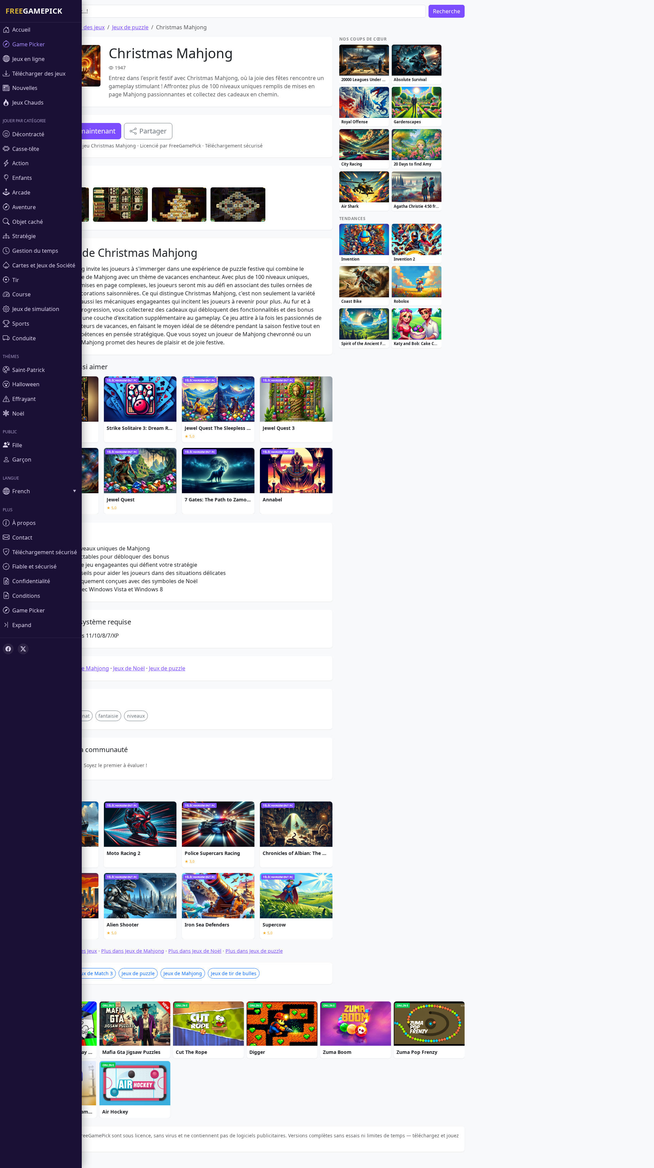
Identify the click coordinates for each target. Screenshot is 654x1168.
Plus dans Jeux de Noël (194, 951)
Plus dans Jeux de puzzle (254, 951)
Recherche (446, 11)
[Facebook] (8, 648)
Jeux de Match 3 (94, 973)
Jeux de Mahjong (87, 668)
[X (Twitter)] (23, 648)
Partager (153, 131)
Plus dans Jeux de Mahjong (132, 951)
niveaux (136, 716)
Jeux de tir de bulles (233, 973)
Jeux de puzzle (130, 27)
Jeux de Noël (129, 668)
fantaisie (108, 716)
